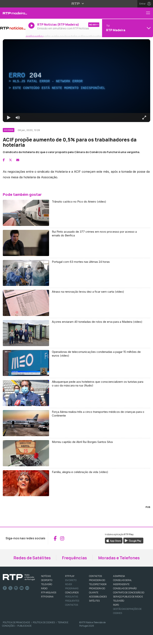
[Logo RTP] (19, 577)
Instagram (16, 588)
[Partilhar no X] (10, 160)
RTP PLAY (69, 576)
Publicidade (24, 625)
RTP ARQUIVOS (48, 592)
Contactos (71, 604)
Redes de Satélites (32, 558)
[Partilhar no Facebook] (4, 160)
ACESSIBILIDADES (98, 596)
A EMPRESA (119, 576)
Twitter (10, 588)
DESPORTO (46, 580)
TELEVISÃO (46, 584)
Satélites (94, 600)
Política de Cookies (44, 622)
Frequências (74, 558)
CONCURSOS (72, 592)
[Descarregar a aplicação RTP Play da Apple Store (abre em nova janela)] (114, 540)
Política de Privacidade (16, 622)
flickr (27, 588)
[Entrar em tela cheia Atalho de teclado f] (144, 117)
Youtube (22, 588)
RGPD (116, 604)
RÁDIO (44, 588)
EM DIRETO (70, 580)
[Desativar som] (17, 117)
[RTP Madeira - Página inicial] (13, 13)
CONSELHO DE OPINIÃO (125, 588)
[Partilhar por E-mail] (17, 160)
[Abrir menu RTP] (76, 3)
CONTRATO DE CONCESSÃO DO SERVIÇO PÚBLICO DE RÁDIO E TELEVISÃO (128, 596)
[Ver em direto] (13, 28)
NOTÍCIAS (46, 576)
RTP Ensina (47, 596)
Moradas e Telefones (119, 558)
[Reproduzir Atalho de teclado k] (8, 117)
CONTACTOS (95, 576)
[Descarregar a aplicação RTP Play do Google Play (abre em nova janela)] (133, 540)
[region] (76, 80)
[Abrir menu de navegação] (149, 13)
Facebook (5, 588)
